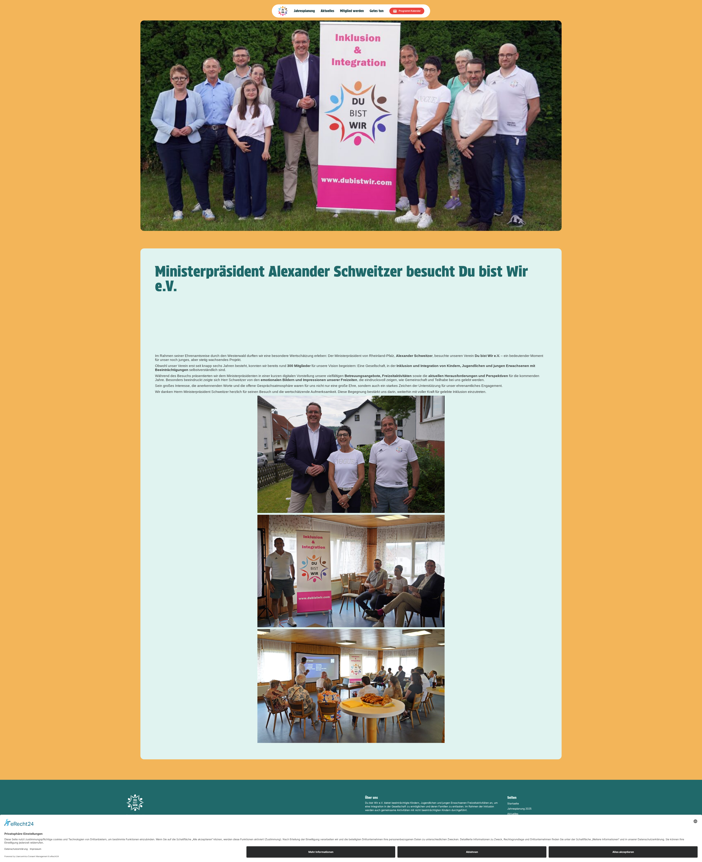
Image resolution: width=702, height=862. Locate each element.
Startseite (513, 803)
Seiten (511, 798)
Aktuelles (327, 11)
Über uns (371, 798)
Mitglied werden (352, 11)
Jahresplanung (304, 11)
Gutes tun (377, 11)
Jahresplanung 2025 (519, 808)
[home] (283, 11)
